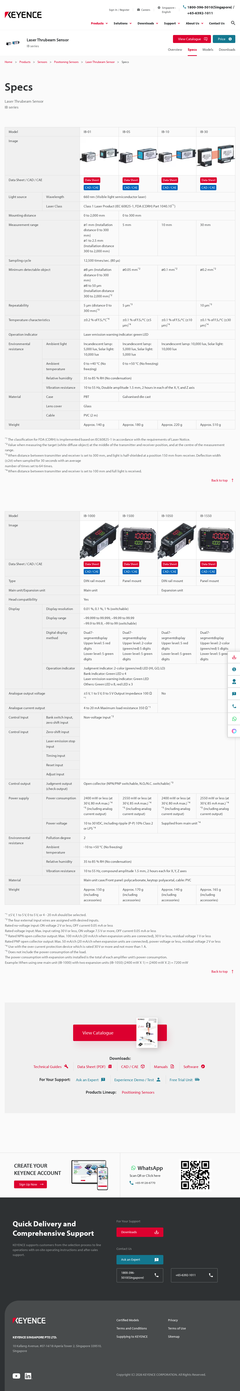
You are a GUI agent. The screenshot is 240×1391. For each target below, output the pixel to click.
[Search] (233, 23)
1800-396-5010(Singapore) (209, 7)
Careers (145, 10)
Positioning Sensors (138, 1092)
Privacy (173, 1320)
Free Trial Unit (181, 1079)
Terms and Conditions (131, 1328)
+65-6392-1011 (200, 13)
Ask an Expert (87, 1079)
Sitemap (174, 1336)
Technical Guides (48, 1066)
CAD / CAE (129, 1066)
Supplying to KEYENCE (132, 1336)
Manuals (161, 1066)
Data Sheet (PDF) (91, 1066)
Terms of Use (177, 1328)
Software (191, 1066)
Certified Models (127, 1320)
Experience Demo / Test (134, 1079)
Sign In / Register (119, 10)
